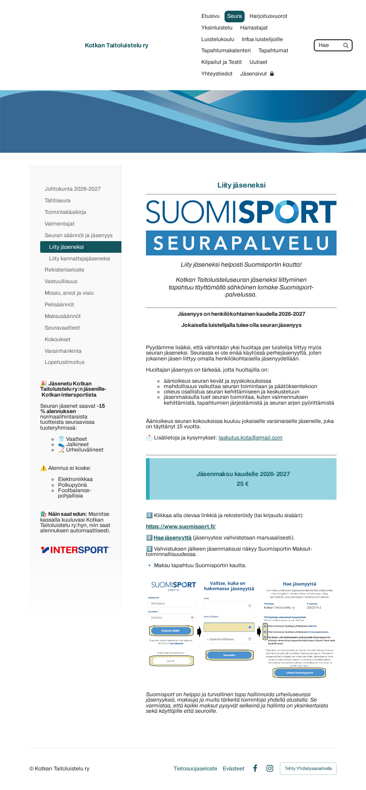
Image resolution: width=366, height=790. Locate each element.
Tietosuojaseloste (195, 768)
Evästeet (234, 768)
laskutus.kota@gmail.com (251, 438)
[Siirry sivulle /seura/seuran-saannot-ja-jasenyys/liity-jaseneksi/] (241, 227)
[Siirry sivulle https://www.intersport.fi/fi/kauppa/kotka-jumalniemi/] (75, 550)
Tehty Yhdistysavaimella (308, 768)
